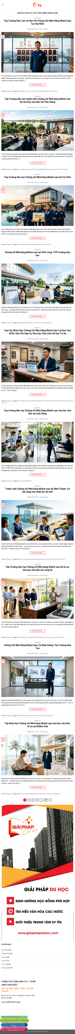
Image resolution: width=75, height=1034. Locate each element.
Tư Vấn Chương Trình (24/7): (14, 1017)
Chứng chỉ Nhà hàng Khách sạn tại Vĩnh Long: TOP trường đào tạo (35, 322)
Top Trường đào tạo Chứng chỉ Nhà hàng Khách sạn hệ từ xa (33, 637)
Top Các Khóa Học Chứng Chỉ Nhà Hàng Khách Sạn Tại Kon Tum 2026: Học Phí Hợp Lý (40, 401)
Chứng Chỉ (37, 18)
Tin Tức (3, 964)
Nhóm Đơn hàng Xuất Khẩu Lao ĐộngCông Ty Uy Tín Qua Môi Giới (13, 1024)
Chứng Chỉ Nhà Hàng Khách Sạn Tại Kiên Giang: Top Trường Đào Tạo (35, 715)
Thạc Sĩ (3, 961)
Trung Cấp (4, 968)
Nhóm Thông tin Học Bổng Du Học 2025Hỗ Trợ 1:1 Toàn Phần (13, 1029)
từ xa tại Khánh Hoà (56, 793)
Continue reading (37, 85)
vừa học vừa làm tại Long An (57, 637)
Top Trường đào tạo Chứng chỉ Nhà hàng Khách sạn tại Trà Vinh (37, 177)
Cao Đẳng (4, 950)
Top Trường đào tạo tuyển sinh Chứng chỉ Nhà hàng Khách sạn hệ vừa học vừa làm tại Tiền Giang (43, 169)
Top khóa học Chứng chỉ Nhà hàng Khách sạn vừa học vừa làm (34, 793)
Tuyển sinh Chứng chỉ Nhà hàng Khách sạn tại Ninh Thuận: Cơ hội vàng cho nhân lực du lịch (41, 559)
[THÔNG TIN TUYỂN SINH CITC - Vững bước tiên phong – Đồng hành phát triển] (37, 4)
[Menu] (2, 4)
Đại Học (3, 957)
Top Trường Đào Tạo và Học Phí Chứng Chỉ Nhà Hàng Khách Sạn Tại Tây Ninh (38, 91)
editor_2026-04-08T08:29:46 (25, 481)
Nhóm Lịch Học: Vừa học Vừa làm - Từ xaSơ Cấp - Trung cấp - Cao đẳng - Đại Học (14, 1020)
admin (46, 29)
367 (45, 800)
